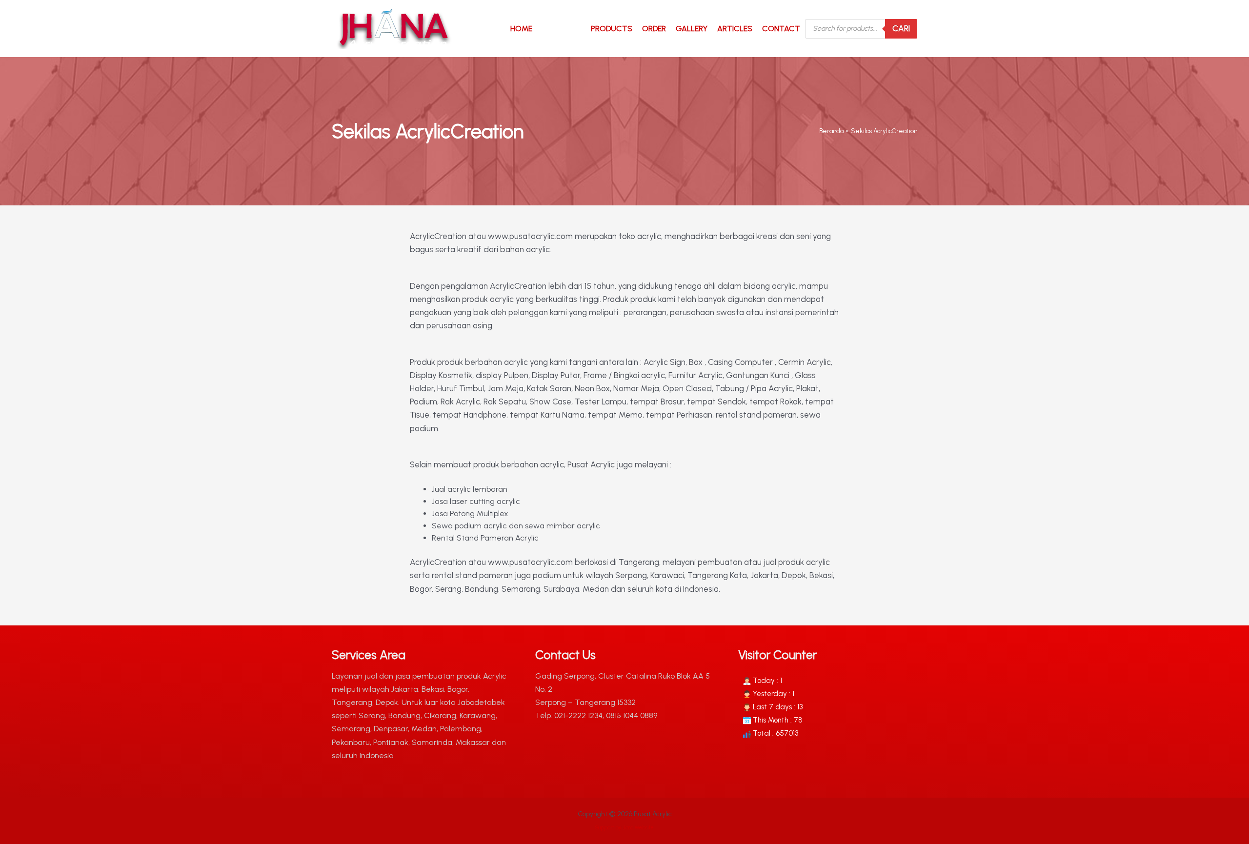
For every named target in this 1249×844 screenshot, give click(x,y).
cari (901, 28)
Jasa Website (638, 827)
